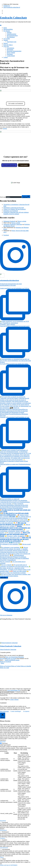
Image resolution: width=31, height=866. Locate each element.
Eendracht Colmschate (13, 17)
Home (5, 27)
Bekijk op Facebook (5, 661)
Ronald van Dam (11, 658)
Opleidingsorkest (11, 34)
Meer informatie (4, 826)
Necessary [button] (3, 856)
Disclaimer (10, 54)
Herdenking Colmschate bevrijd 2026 (13, 207)
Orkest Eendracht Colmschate (8, 649)
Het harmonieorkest (12, 35)
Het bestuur (10, 49)
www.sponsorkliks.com (13, 805)
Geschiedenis (10, 48)
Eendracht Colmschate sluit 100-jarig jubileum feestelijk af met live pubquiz (16, 213)
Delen (2, 663)
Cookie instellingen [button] (15, 826)
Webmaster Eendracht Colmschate (12, 224)
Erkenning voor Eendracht (10, 211)
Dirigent (9, 32)
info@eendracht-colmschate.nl (11, 7)
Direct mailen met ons (9, 165)
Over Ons (6, 46)
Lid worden (6, 38)
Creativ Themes (14, 814)
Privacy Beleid (11, 52)
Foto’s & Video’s (8, 45)
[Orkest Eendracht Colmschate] (9, 642)
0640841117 (6, 5)
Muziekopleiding (8, 29)
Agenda (5, 40)
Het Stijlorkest (11, 37)
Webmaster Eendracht (9, 221)
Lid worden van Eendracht (15, 103)
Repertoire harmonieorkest (14, 51)
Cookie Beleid (11, 55)
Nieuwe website (21, 221)
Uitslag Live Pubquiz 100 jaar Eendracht (14, 209)
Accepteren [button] (26, 826)
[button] (1, 1)
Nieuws (5, 43)
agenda (5, 128)
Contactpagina (24, 165)
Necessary (5, 857)
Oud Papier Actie (11, 41)
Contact (5, 57)
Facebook (6, 235)
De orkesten (6, 31)
